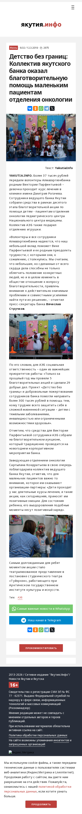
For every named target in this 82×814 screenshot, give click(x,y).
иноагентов (61, 740)
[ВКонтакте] (29, 108)
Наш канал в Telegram (44, 620)
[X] (52, 108)
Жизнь (13, 47)
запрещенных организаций (27, 744)
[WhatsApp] (41, 108)
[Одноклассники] (35, 108)
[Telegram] (46, 108)
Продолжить (41, 804)
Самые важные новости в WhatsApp (43, 608)
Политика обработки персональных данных (38, 735)
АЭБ (20, 597)
